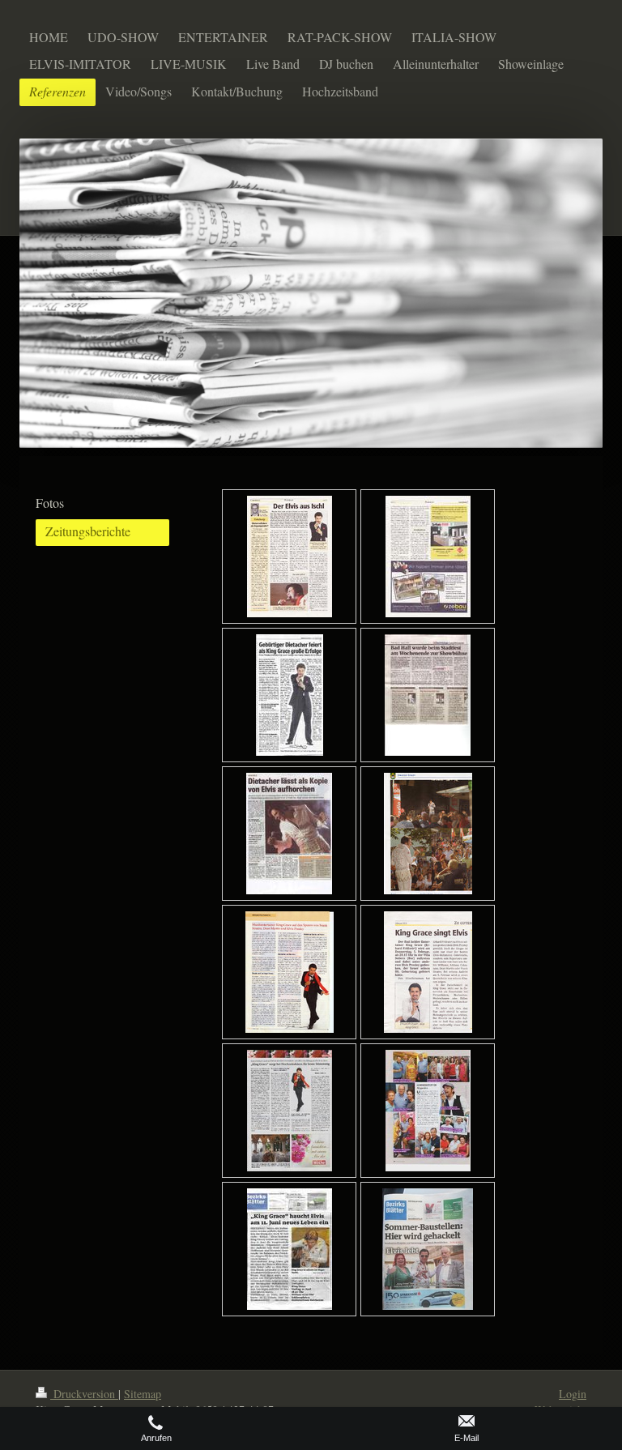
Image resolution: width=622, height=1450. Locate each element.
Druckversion (84, 1393)
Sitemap (142, 1393)
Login (572, 1393)
